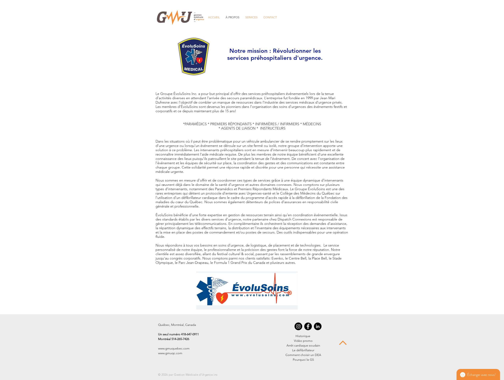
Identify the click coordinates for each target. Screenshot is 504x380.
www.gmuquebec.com (174, 348)
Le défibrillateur (303, 350)
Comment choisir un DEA (303, 355)
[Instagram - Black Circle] (298, 326)
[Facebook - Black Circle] (308, 326)
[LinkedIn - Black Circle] (317, 326)
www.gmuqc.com (170, 353)
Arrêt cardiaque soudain (303, 345)
